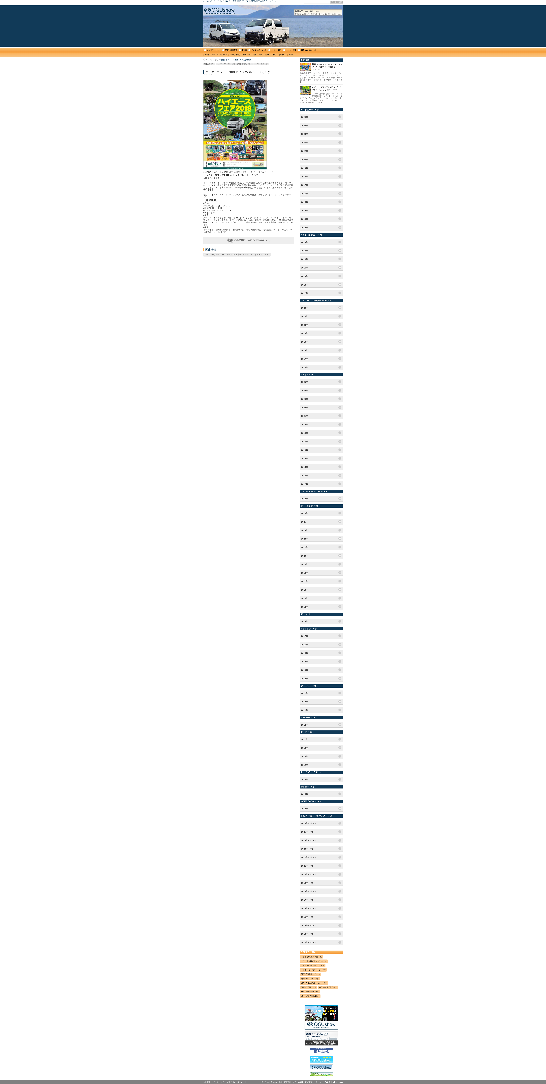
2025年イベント (308, 832)
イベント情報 (291, 50)
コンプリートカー (214, 50)
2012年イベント (308, 942)
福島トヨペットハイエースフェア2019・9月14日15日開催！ (327, 65)
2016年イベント (308, 908)
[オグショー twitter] (321, 1062)
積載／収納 (247, 54)
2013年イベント (308, 934)
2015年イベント (308, 917)
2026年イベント (308, 823)
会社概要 (206, 1082)
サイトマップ (218, 1082)
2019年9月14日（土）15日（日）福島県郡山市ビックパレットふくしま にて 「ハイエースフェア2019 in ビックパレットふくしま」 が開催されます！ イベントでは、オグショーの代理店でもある (321, 98)
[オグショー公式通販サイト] (321, 1045)
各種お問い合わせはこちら (318, 12)
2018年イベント (308, 891)
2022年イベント (308, 857)
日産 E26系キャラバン (310, 974)
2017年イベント (308, 900)
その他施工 (282, 54)
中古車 (244, 50)
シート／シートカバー (219, 54)
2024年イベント (308, 840)
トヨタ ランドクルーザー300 (313, 970)
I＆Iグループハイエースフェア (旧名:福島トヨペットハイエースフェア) (242, 64)
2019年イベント (308, 883)
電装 (274, 54)
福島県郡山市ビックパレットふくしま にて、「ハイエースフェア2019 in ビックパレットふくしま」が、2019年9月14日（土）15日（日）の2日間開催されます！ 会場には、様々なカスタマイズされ (321, 77)
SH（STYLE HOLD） (310, 992)
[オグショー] (321, 1069)
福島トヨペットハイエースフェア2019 (236, 60)
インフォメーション (259, 50)
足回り (267, 54)
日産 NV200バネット (310, 979)
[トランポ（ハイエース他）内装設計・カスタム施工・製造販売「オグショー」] (219, 11)
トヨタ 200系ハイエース (311, 957)
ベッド (207, 54)
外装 (260, 54)
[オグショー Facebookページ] (321, 1053)
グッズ (291, 54)
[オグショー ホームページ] (321, 1029)
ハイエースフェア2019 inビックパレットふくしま (327, 88)
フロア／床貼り (235, 54)
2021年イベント (308, 866)
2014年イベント (308, 925)
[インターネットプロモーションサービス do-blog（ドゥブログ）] (321, 1075)
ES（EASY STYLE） (310, 996)
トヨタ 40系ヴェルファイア (312, 965)
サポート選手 (276, 50)
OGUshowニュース (308, 50)
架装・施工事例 (231, 50)
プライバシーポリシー (235, 1082)
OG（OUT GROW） (328, 987)
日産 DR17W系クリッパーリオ (314, 983)
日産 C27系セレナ (308, 987)
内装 (255, 54)
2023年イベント (308, 849)
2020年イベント (308, 874)
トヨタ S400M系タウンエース (314, 961)
